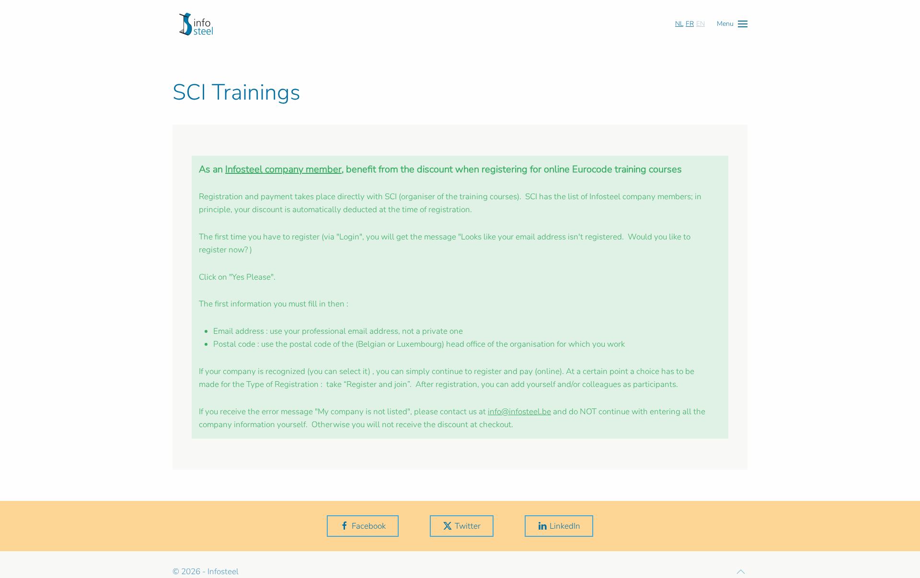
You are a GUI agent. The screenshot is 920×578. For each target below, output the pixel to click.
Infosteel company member (283, 169)
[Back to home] (195, 24)
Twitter (468, 526)
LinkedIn (565, 526)
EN (700, 23)
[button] (732, 23)
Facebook (369, 526)
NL (679, 23)
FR (690, 23)
